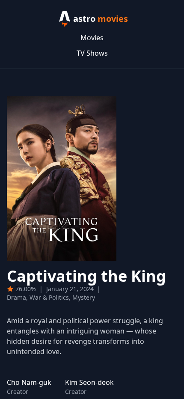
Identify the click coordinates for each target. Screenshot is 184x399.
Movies (92, 37)
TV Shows (92, 53)
